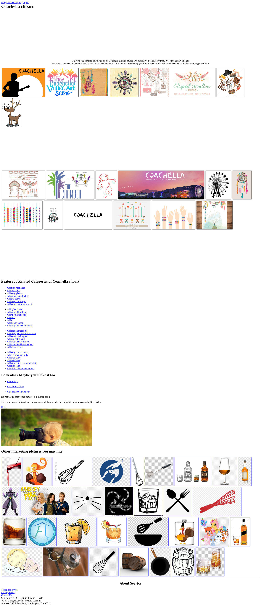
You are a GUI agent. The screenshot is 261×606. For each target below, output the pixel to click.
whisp (10, 320)
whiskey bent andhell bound (20, 368)
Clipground (15, 597)
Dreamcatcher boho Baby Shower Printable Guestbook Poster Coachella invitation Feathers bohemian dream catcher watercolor (213, 221)
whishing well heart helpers (20, 344)
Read (3, 407)
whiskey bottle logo (16, 301)
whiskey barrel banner (17, 352)
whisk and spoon (15, 323)
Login (26, 2)
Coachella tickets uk (73, 225)
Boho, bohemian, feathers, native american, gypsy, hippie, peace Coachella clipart (94, 90)
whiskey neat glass (16, 288)
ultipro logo (12, 381)
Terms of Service (9, 589)
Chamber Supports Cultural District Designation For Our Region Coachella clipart (69, 193)
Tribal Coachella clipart (121, 92)
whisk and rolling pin (17, 336)
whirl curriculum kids (17, 355)
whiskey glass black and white (21, 333)
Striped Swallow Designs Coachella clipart (189, 92)
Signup (18, 2)
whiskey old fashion (16, 312)
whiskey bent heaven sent (19, 304)
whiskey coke (13, 357)
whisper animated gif (17, 330)
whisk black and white (18, 296)
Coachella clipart (10, 92)
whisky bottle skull (16, 339)
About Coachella (213, 195)
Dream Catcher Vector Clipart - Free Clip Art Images (239, 191)
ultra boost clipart (15, 386)
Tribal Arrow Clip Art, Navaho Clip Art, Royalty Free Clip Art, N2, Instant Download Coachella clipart (131, 222)
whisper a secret (15, 347)
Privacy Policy (8, 592)
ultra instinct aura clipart (18, 391)
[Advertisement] (130, 34)
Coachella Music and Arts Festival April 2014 (138, 195)
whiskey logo (13, 366)
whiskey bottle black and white (22, 363)
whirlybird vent (14, 309)
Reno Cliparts (8, 122)
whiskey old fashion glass (19, 325)
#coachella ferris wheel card (52, 224)
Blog (3, 2)
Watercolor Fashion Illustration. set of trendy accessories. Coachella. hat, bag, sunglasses (228, 89)
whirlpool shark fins (16, 314)
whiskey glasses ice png (18, 341)
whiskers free (13, 360)
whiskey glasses (15, 293)
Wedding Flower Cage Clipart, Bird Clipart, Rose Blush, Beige (154, 91)
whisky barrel (13, 298)
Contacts (10, 2)
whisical (11, 317)
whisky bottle (13, 290)
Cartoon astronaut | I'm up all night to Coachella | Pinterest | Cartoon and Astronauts (106, 190)
